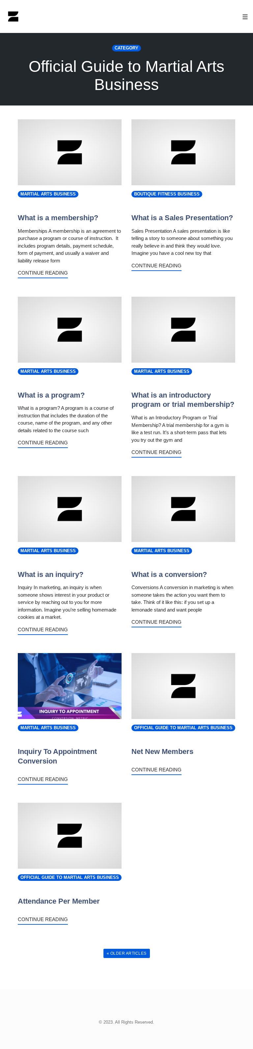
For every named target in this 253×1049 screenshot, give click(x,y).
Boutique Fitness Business (167, 194)
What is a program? (51, 395)
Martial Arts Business (48, 194)
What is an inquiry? (50, 574)
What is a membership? (58, 218)
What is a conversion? (169, 574)
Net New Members (162, 751)
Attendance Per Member (59, 901)
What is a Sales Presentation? (182, 218)
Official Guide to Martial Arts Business (183, 728)
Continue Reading (43, 273)
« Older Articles (127, 953)
